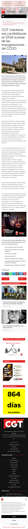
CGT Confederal (7, 5)
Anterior (6, 278)
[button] (26, 499)
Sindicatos (20, 3)
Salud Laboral (14, 462)
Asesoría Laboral (14, 460)
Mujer (14, 471)
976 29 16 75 (5, 435)
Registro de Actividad (14, 482)
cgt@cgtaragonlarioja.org (16, 435)
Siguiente (22, 278)
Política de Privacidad (15, 527)
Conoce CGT (7, 1)
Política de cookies (7, 527)
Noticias (14, 458)
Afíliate (14, 473)
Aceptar (14, 516)
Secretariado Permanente (19, 5)
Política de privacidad (14, 476)
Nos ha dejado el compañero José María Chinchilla (13, 326)
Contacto (19, 1)
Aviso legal (23, 527)
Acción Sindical (14, 465)
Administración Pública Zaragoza (14, 494)
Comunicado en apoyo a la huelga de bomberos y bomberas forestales (14, 303)
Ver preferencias (14, 524)
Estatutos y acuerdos (7, 3)
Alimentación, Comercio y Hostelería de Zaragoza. (14, 496)
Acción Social (14, 467)
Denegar (14, 520)
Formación (14, 469)
